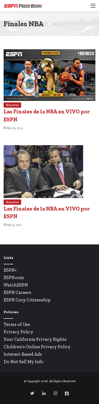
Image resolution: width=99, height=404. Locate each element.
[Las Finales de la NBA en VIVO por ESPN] (49, 99)
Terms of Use (17, 324)
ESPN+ (10, 270)
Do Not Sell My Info (23, 361)
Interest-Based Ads (23, 354)
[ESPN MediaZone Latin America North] (23, 5)
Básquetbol (12, 105)
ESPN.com (14, 277)
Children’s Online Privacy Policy (37, 346)
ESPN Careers (17, 292)
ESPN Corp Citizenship (27, 300)
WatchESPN (16, 285)
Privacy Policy (18, 332)
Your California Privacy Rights (35, 339)
